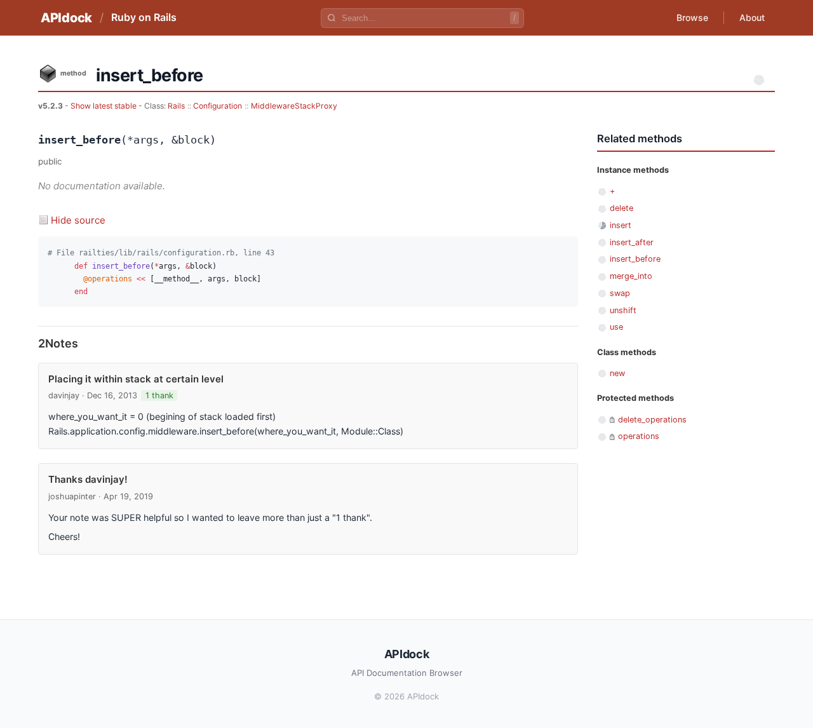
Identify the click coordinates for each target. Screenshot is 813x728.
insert (620, 225)
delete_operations (652, 419)
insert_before (635, 259)
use (616, 327)
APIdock (66, 17)
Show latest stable (104, 106)
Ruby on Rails (144, 17)
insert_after (632, 242)
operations (638, 436)
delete (621, 208)
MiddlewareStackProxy (294, 106)
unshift (623, 310)
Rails (176, 106)
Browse (692, 17)
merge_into (631, 276)
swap (620, 293)
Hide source (78, 220)
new (617, 373)
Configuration (217, 106)
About (752, 17)
